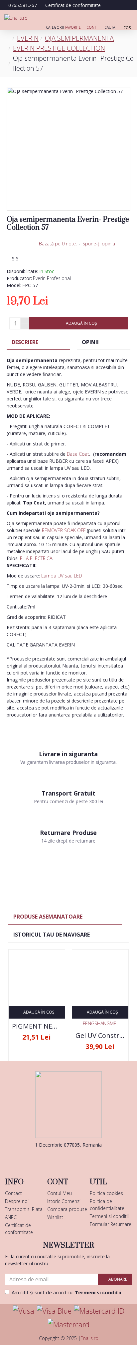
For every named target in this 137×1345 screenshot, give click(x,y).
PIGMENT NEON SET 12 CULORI (37, 1026)
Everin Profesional (52, 278)
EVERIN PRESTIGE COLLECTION (59, 48)
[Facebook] (58, 1158)
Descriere (25, 342)
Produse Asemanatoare (47, 916)
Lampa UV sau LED (61, 575)
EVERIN (28, 38)
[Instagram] (78, 1158)
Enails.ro (89, 1338)
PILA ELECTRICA (36, 558)
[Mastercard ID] (99, 1310)
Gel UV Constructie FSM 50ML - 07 (100, 1035)
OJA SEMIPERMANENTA (79, 38)
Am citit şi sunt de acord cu (66, 1292)
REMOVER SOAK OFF (63, 530)
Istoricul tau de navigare (51, 934)
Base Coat (78, 454)
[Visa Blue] (54, 1310)
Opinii (90, 342)
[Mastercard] (68, 1324)
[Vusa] (23, 1310)
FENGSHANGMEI (100, 1023)
